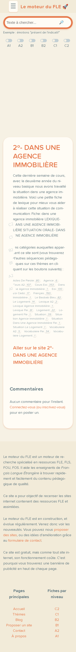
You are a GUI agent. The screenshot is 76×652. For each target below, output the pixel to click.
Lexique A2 (48, 301)
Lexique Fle (22, 310)
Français (42, 293)
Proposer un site (19, 625)
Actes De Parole (26, 280)
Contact (19, 631)
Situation (43, 314)
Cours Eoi (44, 284)
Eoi (57, 289)
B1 (11, 263)
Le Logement (24, 301)
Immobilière (22, 297)
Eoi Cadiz (21, 293)
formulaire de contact (24, 540)
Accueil (19, 609)
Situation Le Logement (29, 327)
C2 (11, 224)
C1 (11, 237)
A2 (11, 276)
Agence (50, 280)
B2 (11, 250)
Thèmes (19, 614)
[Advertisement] (38, 93)
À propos (19, 636)
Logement (45, 310)
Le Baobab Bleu (48, 297)
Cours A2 (22, 284)
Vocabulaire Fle (36, 331)
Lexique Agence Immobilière (33, 306)
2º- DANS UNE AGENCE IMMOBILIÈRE (36, 156)
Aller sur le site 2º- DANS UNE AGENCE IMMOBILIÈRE (35, 355)
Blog (18, 620)
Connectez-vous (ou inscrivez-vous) (37, 407)
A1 (11, 289)
